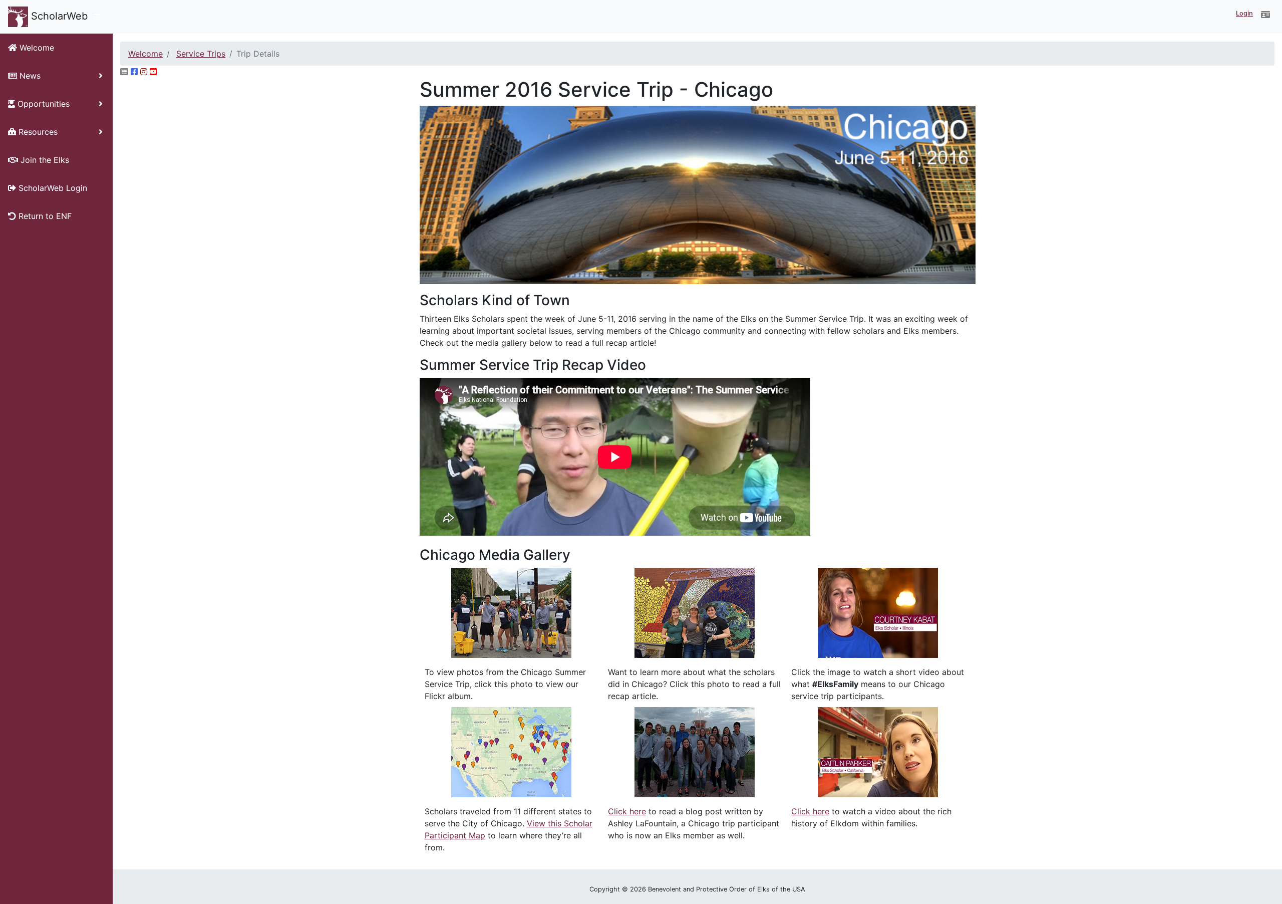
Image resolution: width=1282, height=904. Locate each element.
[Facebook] (134, 72)
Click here (627, 811)
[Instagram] (143, 72)
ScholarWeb (58, 16)
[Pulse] (124, 72)
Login (1244, 13)
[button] (1265, 15)
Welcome (145, 54)
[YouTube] (153, 72)
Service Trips (200, 54)
